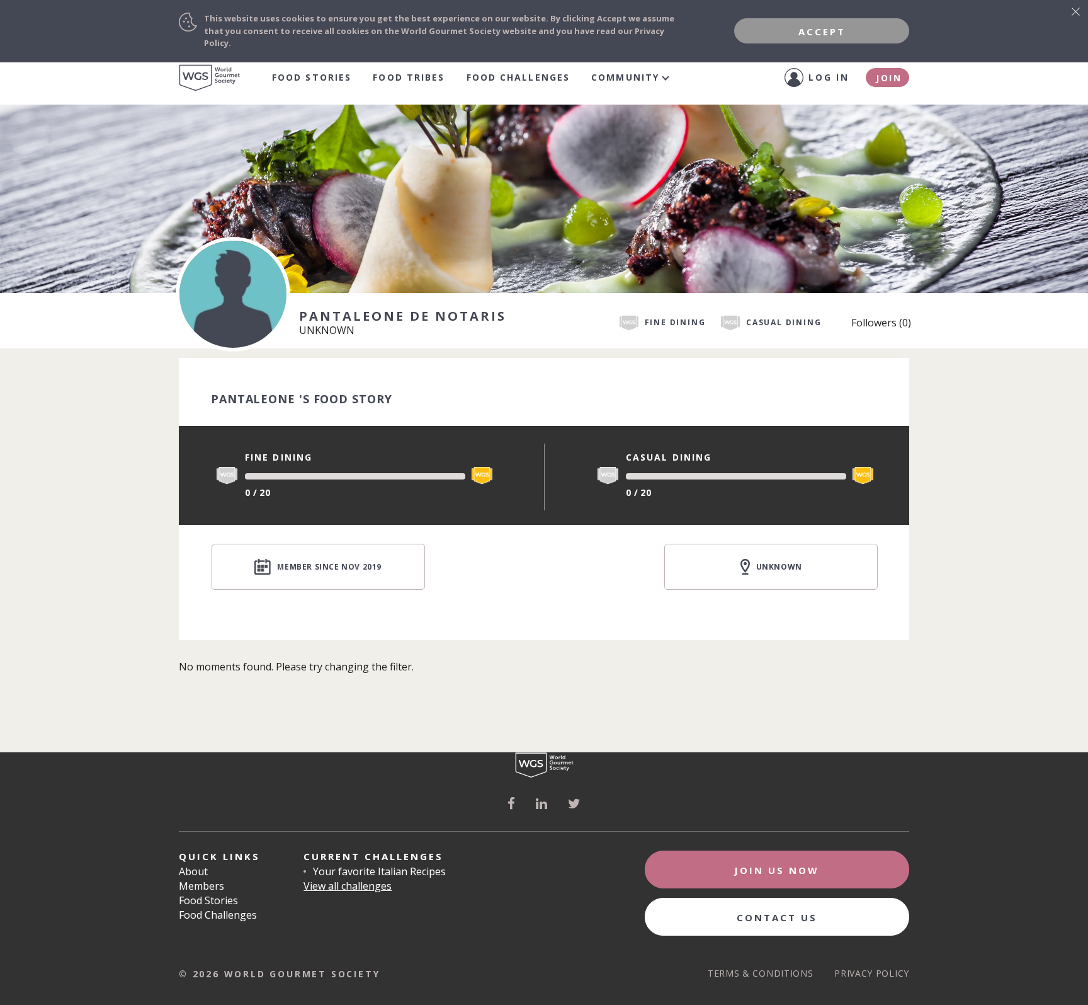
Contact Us (777, 917)
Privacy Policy (871, 973)
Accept (822, 31)
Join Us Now (776, 870)
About (193, 871)
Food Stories (311, 77)
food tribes (409, 77)
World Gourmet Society (210, 77)
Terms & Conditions (760, 973)
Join (889, 78)
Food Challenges (518, 77)
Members (201, 886)
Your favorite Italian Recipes (379, 871)
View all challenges (347, 886)
